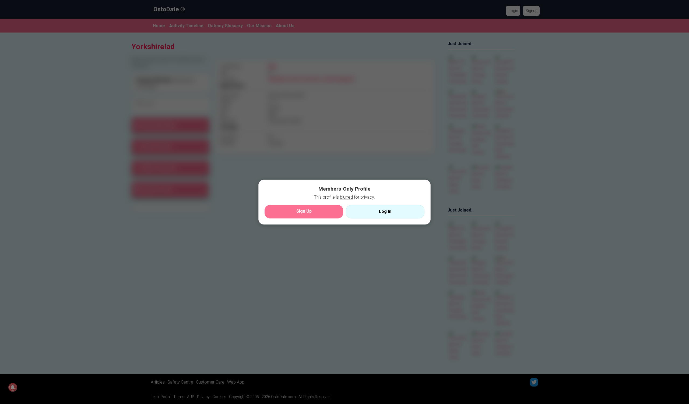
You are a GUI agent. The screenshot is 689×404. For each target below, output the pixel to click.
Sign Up (304, 211)
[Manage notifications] (12, 387)
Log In (385, 211)
